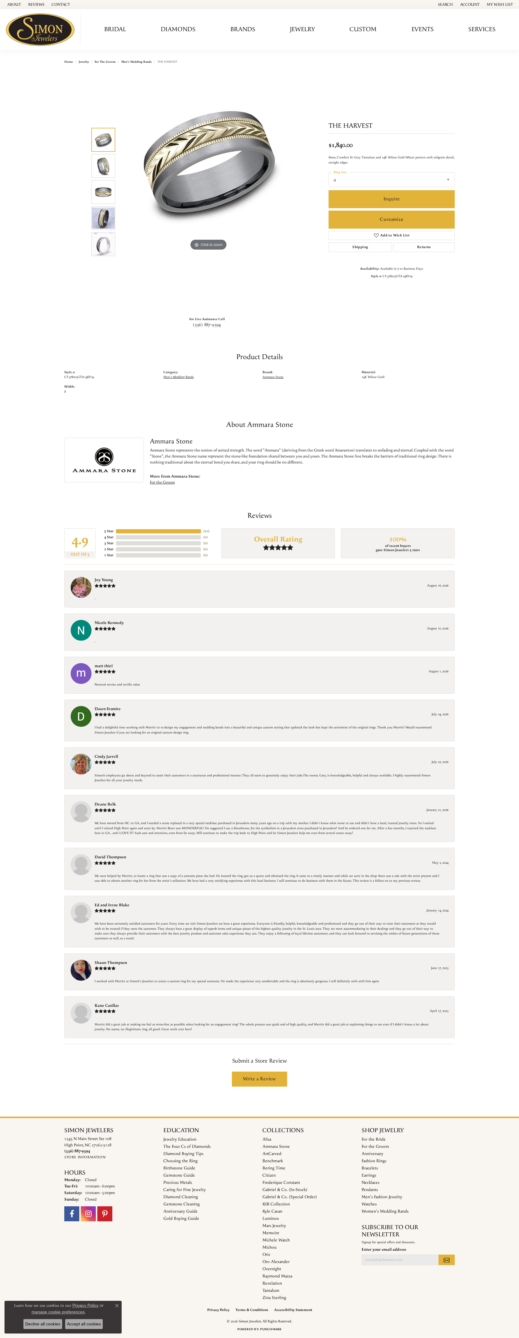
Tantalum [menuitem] (271, 1290)
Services (482, 29)
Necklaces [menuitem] (370, 1182)
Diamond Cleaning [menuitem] (180, 1197)
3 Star (109, 543)
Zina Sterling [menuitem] (274, 1297)
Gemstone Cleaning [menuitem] (181, 1204)
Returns (424, 247)
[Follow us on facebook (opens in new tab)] (71, 1213)
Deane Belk (105, 804)
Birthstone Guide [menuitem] (179, 1168)
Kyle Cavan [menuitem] (272, 1211)
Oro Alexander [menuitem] (276, 1261)
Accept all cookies (84, 1324)
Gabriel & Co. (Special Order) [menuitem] (290, 1197)
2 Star (109, 549)
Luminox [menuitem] (271, 1218)
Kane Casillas (107, 1005)
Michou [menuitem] (270, 1247)
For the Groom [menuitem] (375, 1146)
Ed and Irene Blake (112, 905)
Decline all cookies (42, 1324)
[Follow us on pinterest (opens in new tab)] (104, 1213)
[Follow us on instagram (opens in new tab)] (88, 1213)
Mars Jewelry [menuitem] (274, 1225)
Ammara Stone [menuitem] (276, 1146)
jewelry (84, 62)
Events (422, 29)
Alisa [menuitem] (267, 1139)
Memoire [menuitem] (271, 1233)
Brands (242, 29)
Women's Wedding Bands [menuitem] (385, 1211)
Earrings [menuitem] (369, 1175)
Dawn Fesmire (108, 709)
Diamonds (178, 29)
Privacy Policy (218, 1310)
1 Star (109, 555)
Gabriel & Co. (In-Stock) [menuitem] (285, 1189)
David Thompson (110, 857)
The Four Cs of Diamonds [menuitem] (187, 1146)
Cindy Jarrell (106, 756)
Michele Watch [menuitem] (276, 1240)
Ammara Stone (273, 377)
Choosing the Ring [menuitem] (180, 1161)
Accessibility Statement (293, 1310)
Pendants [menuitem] (370, 1189)
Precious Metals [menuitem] (177, 1182)
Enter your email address (384, 1249)
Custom (363, 29)
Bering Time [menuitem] (274, 1168)
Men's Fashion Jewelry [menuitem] (382, 1197)
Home (68, 62)
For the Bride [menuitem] (374, 1139)
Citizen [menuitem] (269, 1175)
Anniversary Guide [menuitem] (180, 1211)
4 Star (109, 537)
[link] (13, 4)
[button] (445, 4)
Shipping (360, 247)
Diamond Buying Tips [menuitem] (183, 1153)
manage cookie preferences (58, 1312)
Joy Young (104, 580)
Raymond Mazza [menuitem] (277, 1276)
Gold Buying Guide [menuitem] (181, 1218)
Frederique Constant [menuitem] (281, 1182)
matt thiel (104, 666)
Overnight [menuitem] (272, 1269)
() (206, 531)
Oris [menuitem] (266, 1254)
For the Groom (105, 62)
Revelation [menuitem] (272, 1283)
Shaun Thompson (111, 962)
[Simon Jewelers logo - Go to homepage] (42, 30)
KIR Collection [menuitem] (276, 1204)
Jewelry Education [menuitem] (179, 1139)
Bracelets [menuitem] (370, 1168)
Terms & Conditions (251, 1310)
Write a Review (259, 1079)
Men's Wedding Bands (136, 62)
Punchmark (270, 1329)
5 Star (109, 531)
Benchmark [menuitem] (273, 1161)
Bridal (115, 29)
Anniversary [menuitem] (372, 1153)
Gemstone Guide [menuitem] (179, 1175)
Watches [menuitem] (369, 1204)
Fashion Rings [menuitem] (374, 1161)
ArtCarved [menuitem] (272, 1153)
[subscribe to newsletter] (447, 1260)
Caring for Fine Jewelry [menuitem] (184, 1189)
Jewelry (302, 29)
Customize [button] (391, 219)
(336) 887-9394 (207, 325)
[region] (208, 192)
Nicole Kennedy (109, 623)
